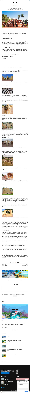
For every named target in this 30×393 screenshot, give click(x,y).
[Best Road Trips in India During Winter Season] (4, 355)
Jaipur (11, 34)
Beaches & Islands (18, 369)
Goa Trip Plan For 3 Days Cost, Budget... (22, 279)
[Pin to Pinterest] (18, 262)
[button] (29, 0)
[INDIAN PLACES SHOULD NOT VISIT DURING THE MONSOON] (2, 379)
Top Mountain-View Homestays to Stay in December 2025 (15, 349)
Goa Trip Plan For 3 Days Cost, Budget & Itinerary (14, 340)
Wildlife (16, 374)
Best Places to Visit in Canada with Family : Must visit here (8, 381)
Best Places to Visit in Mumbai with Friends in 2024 (9, 384)
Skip (24, 391)
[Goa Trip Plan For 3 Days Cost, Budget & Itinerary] (21, 274)
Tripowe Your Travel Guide (11, 9)
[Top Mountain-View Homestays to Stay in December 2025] (4, 350)
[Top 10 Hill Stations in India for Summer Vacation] (4, 346)
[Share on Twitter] (17, 262)
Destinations (17, 371)
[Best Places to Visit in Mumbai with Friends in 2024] (2, 384)
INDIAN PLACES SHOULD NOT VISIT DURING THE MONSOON (8, 379)
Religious (17, 373)
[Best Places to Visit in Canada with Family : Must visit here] (2, 382)
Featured (17, 372)
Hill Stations (17, 370)
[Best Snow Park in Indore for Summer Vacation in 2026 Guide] (8, 274)
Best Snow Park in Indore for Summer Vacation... (8, 279)
